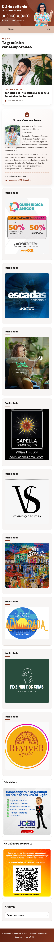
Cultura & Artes (13, 90)
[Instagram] (9, 16)
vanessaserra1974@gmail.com (20, 180)
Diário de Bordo (14, 6)
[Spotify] (23, 16)
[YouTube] (13, 16)
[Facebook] (4, 16)
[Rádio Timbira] (27, 16)
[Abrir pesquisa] (48, 29)
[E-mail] (18, 16)
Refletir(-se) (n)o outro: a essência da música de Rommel (26, 94)
